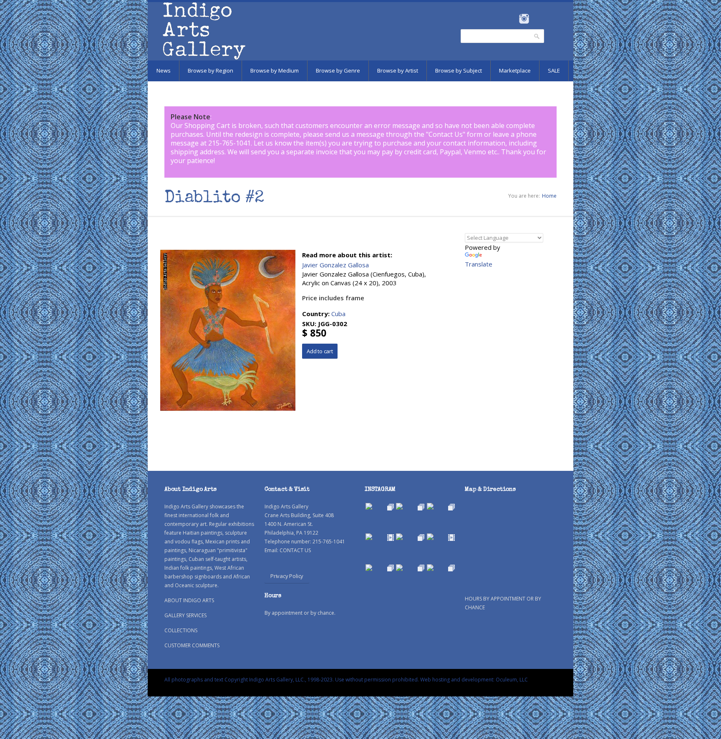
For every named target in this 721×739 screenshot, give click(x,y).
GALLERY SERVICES (185, 615)
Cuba (338, 313)
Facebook (512, 19)
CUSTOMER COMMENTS (191, 645)
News (163, 70)
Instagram (524, 19)
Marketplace (515, 70)
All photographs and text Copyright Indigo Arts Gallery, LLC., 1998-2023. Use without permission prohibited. (291, 679)
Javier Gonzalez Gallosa (335, 265)
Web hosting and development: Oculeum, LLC (474, 679)
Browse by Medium (274, 70)
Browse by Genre (338, 70)
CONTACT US (295, 550)
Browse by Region (210, 70)
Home (549, 195)
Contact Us (446, 134)
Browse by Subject (458, 70)
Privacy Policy (286, 576)
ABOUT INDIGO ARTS (189, 600)
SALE (554, 70)
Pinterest (536, 19)
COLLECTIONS (180, 630)
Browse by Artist (397, 70)
